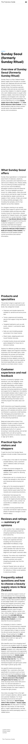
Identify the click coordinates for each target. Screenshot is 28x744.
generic (3, 51)
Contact (5, 732)
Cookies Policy (6, 729)
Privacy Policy (6, 731)
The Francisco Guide (8, 2)
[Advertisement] (14, 26)
